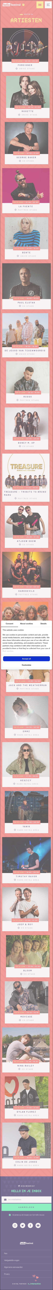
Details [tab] (44, 624)
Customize (26, 665)
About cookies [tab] (26, 624)
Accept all (26, 659)
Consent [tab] (9, 624)
